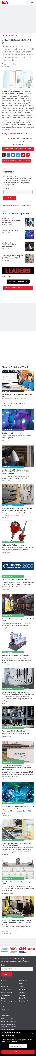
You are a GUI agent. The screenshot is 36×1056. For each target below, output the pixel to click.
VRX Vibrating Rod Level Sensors (14, 545)
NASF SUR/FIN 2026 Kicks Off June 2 (15, 580)
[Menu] (32, 2)
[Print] (4, 155)
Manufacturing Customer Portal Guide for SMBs (17, 395)
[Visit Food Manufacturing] (13, 949)
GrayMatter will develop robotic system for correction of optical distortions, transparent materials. (16, 929)
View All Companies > (18, 281)
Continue (18, 1052)
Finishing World (9, 35)
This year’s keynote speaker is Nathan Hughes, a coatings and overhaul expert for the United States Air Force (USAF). (18, 584)
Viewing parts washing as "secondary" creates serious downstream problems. (17, 514)
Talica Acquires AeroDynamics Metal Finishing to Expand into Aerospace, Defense (18, 693)
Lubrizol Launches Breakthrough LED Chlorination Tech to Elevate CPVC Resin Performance (16, 767)
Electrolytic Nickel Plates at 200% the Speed (18, 806)
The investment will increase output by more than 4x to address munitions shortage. (16, 477)
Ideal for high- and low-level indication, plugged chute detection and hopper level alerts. (18, 549)
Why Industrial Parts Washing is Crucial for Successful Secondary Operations (12, 257)
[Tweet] (18, 155)
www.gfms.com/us (9, 134)
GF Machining (11, 64)
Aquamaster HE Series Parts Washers (15, 655)
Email (3, 965)
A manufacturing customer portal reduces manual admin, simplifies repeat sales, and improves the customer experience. (16, 401)
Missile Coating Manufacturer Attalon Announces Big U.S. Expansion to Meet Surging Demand (11, 245)
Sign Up (6, 974)
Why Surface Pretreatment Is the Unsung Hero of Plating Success (17, 844)
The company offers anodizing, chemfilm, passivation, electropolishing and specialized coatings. (17, 699)
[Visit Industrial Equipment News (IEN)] (22, 948)
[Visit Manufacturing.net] (13, 952)
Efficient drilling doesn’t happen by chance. (16, 733)
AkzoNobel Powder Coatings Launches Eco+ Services (18, 620)
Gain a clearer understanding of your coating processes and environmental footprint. (16, 624)
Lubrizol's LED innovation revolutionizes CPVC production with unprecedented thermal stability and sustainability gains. (18, 774)
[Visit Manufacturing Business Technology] (22, 952)
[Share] (8, 155)
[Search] (27, 2)
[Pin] (23, 155)
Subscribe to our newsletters (18, 149)
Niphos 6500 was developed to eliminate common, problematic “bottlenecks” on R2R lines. (16, 811)
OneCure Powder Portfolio (11, 231)
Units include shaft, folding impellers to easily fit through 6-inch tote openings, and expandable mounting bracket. (18, 888)
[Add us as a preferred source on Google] (28, 155)
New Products (7, 541)
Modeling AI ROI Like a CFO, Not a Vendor (12, 221)
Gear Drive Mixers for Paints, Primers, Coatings (16, 883)
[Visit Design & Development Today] (4, 949)
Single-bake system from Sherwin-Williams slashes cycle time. (16, 437)
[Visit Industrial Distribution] (4, 952)
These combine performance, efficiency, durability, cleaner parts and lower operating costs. (16, 660)
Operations (6, 466)
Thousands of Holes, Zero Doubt (13, 731)
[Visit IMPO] (31, 949)
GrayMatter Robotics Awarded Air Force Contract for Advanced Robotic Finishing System (16, 922)
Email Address (8, 188)
